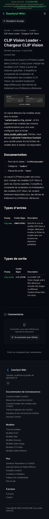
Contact (9, 497)
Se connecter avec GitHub (26, 337)
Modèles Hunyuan (13, 440)
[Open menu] (44, 13)
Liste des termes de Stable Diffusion (21, 467)
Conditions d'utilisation (15, 474)
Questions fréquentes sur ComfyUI (20, 463)
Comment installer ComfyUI (17, 396)
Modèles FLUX (12, 433)
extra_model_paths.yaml (15, 134)
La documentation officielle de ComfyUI (28, 6)
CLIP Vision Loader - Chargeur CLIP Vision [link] (21, 34)
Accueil (7, 30)
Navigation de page (15, 21)
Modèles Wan (11, 436)
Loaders (32, 30)
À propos (10, 494)
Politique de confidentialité (17, 477)
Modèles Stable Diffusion (16, 451)
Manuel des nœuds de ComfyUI (19, 400)
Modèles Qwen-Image (15, 444)
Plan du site (11, 481)
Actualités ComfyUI (13, 470)
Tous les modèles (13, 429)
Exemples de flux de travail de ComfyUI (22, 413)
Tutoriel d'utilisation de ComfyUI (19, 410)
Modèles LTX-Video (14, 447)
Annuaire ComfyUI (13, 417)
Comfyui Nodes (19, 30)
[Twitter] (8, 383)
